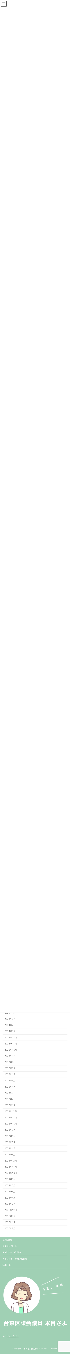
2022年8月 (10, 1136)
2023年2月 (10, 1099)
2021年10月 (11, 1173)
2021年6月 (10, 1191)
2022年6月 (10, 1148)
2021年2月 (10, 1203)
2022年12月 (11, 1111)
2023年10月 (11, 1049)
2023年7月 (10, 1068)
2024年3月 (10, 1019)
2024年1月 (10, 1031)
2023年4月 (10, 1086)
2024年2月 (10, 1025)
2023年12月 (11, 1037)
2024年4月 (10, 1012)
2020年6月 (10, 1222)
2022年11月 (11, 1117)
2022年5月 (10, 1154)
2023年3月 (10, 1093)
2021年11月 (11, 1166)
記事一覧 (7, 1265)
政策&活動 (7, 1239)
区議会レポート (10, 1246)
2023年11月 (11, 1043)
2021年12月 (11, 1160)
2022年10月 (11, 1123)
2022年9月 (10, 1130)
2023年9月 (10, 1056)
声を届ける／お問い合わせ (15, 1258)
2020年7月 (10, 1216)
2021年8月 (10, 1179)
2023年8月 (10, 1062)
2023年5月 (10, 1080)
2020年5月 (10, 1228)
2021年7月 (10, 1185)
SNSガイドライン (11, 1336)
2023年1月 (10, 1105)
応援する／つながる (12, 1252)
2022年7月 (10, 1142)
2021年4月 (10, 1197)
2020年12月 (11, 1210)
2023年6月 (10, 1074)
